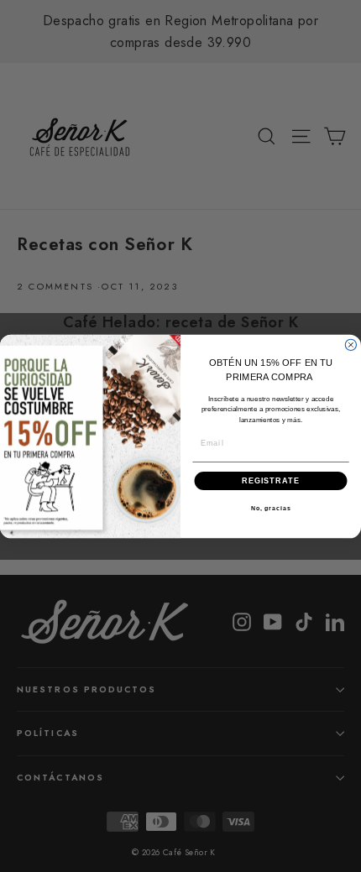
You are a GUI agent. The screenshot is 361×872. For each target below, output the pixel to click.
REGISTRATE (270, 479)
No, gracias (271, 508)
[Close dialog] (350, 344)
